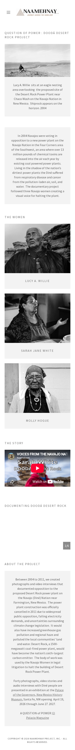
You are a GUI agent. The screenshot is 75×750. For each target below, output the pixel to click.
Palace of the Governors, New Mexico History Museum (37, 694)
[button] (9, 12)
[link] (37, 12)
